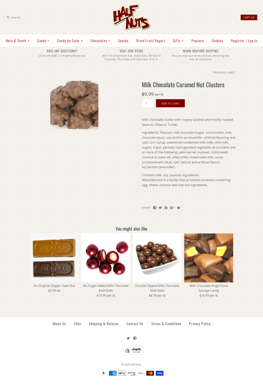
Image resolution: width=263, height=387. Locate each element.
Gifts (178, 40)
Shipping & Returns (104, 323)
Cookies (217, 40)
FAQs (77, 323)
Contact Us (134, 323)
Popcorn (197, 40)
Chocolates (100, 40)
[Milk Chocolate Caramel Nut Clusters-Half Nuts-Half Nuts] (74, 83)
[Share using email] (178, 207)
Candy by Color (70, 40)
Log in (252, 40)
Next (232, 72)
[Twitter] (128, 338)
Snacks (123, 40)
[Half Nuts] (131, 6)
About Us (59, 323)
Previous (219, 72)
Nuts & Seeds (17, 40)
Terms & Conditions (166, 323)
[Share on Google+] (172, 207)
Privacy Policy (200, 323)
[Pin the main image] (165, 207)
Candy (43, 40)
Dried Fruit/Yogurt (150, 40)
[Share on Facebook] (154, 207)
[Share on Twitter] (160, 207)
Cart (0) (249, 17)
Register (238, 40)
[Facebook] (134, 338)
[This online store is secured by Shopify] (131, 353)
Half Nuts (135, 364)
